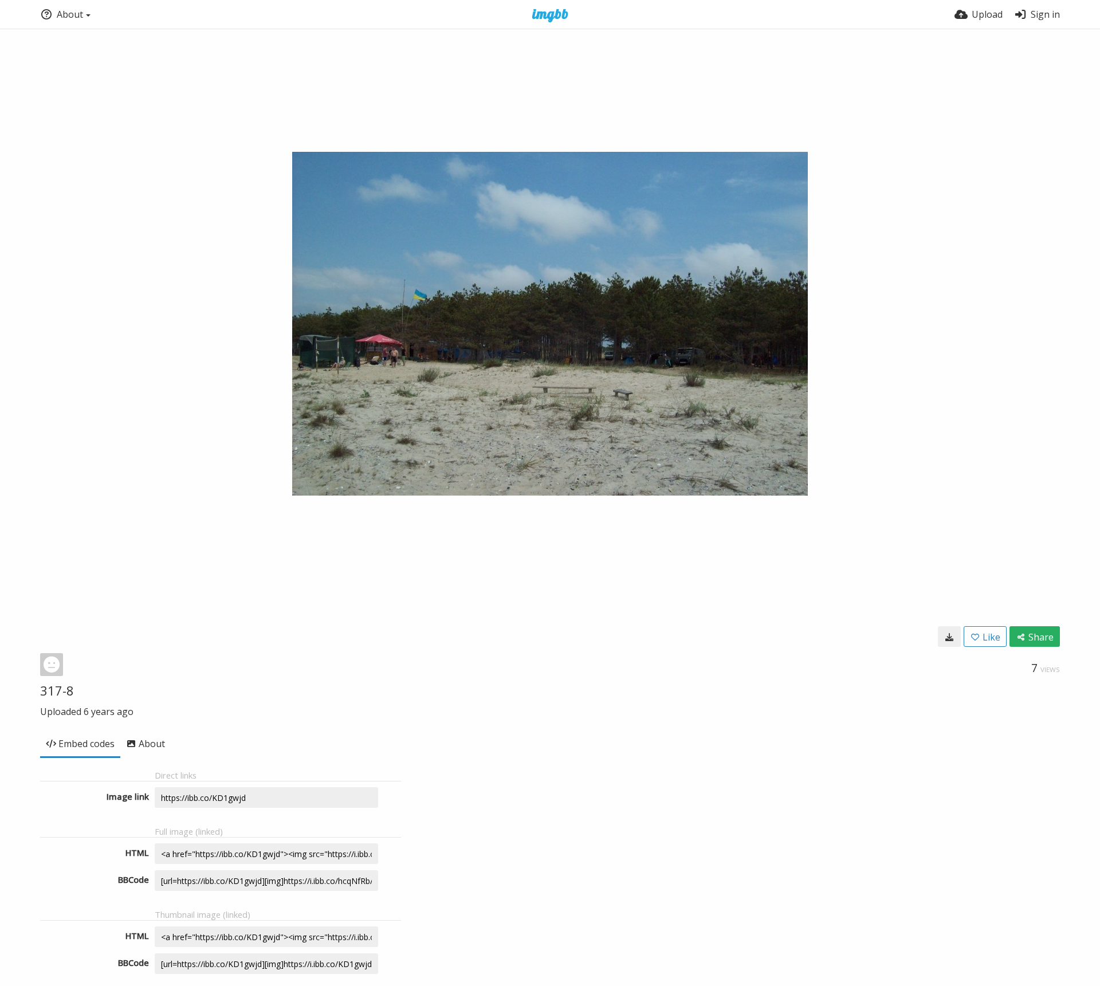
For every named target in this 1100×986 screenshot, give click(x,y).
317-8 (57, 690)
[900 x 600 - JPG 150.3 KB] (949, 636)
